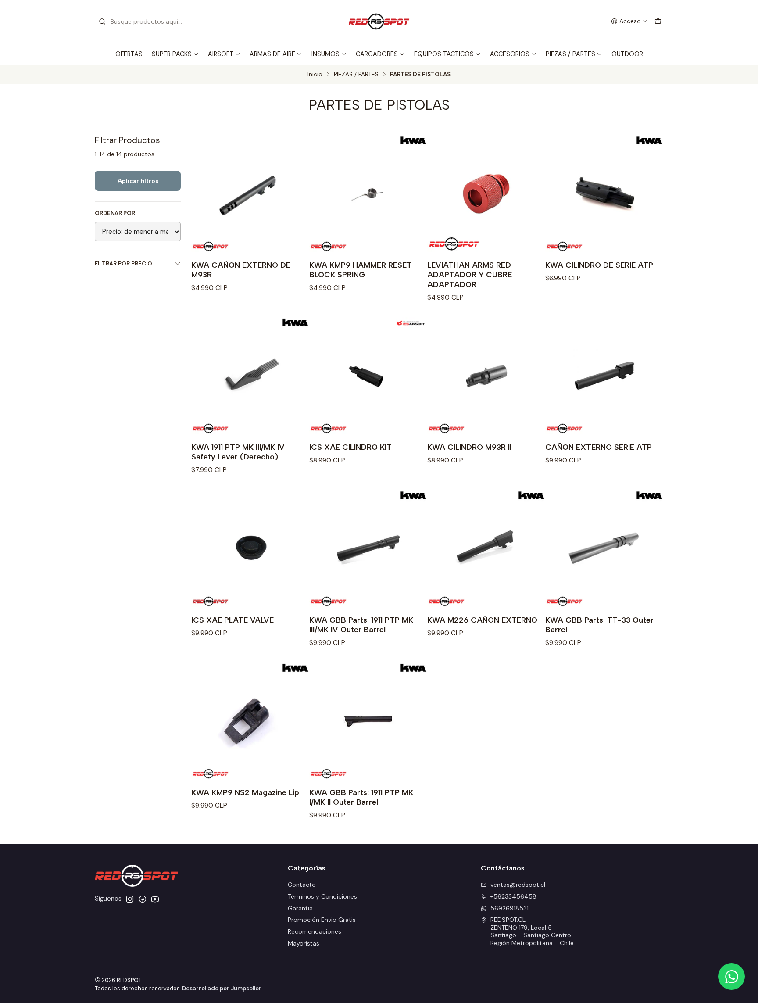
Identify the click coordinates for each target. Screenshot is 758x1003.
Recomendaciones (314, 931)
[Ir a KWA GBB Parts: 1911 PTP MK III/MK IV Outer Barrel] (368, 549)
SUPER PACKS (172, 54)
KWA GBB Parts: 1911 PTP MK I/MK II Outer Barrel (361, 797)
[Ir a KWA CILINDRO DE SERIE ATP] (604, 194)
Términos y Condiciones (322, 896)
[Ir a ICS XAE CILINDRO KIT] (368, 376)
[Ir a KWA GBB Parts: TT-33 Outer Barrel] (604, 549)
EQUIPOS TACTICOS (444, 54)
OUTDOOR (627, 54)
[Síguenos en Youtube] (155, 899)
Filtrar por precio (123, 263)
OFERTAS (129, 54)
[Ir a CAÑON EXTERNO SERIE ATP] (604, 376)
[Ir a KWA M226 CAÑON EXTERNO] (486, 549)
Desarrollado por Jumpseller (221, 988)
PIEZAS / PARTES (570, 54)
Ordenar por (115, 213)
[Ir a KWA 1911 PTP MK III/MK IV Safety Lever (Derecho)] (250, 376)
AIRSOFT (220, 54)
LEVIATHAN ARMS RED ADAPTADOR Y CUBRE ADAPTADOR (469, 274)
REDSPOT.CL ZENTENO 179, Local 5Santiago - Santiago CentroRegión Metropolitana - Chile (532, 931)
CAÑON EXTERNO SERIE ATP (598, 446)
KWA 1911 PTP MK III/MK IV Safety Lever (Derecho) (238, 451)
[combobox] (143, 21)
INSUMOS (325, 54)
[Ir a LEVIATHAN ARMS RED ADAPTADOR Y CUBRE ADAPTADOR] (486, 194)
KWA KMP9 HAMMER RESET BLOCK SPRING (360, 269)
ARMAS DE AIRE (272, 54)
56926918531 (509, 908)
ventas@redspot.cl (517, 884)
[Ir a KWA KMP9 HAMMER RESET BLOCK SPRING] (368, 194)
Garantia (300, 908)
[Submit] (102, 21)
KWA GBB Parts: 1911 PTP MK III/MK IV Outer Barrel (361, 624)
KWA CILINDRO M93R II (469, 446)
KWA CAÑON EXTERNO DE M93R (240, 269)
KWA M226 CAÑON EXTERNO (482, 619)
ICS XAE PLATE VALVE (232, 619)
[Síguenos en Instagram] (129, 899)
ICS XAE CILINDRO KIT (350, 446)
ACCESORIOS (509, 54)
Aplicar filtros (138, 181)
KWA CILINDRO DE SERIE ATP (599, 264)
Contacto (302, 884)
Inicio (314, 75)
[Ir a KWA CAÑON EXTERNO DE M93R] (250, 194)
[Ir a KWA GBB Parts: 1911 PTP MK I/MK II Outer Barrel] (368, 721)
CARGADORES (377, 54)
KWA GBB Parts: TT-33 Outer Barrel (599, 624)
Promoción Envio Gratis (322, 920)
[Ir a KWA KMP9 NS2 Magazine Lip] (250, 721)
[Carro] (658, 21)
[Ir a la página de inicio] (379, 21)
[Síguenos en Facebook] (142, 899)
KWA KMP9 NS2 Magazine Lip (245, 792)
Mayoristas (303, 943)
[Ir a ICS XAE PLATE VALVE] (250, 549)
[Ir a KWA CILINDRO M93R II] (486, 376)
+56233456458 (513, 896)
